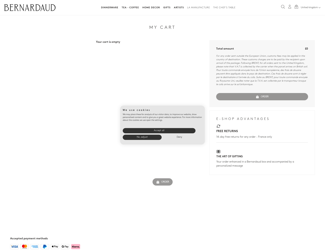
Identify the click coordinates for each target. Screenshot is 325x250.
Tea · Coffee (130, 7)
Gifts (166, 7)
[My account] (289, 7)
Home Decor (151, 7)
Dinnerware (109, 7)
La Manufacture (198, 7)
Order (265, 96)
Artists (179, 7)
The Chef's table (224, 7)
